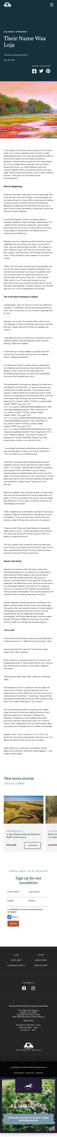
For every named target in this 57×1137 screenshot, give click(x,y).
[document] (28, 568)
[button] (53, 1081)
